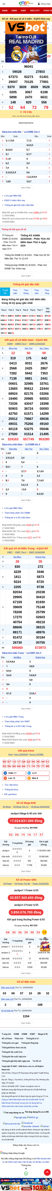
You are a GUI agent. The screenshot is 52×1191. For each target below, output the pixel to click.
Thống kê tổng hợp (29, 1043)
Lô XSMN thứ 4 (32, 444)
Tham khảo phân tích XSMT (17, 721)
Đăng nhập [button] (45, 4)
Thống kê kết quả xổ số (14, 229)
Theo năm (36, 291)
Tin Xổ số (36, 1061)
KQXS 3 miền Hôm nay (14, 200)
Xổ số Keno (7, 1038)
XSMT (23, 10)
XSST (30, 537)
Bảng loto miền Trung (13, 653)
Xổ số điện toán (26, 981)
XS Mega (7, 807)
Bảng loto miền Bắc (11, 132)
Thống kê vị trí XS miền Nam (17, 517)
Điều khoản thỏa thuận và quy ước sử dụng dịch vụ (22, 1103)
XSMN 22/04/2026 (37, 344)
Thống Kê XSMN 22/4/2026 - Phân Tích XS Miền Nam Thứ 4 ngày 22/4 (35, 240)
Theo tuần (15, 291)
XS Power (7, 883)
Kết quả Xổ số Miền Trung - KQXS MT (26, 548)
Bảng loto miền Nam (12, 444)
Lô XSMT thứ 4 (33, 653)
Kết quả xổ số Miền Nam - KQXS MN (26, 340)
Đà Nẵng (17, 557)
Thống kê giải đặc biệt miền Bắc (19, 205)
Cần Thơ (28, 348)
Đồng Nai (13, 348)
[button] (26, 1149)
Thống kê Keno (11, 789)
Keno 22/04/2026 (21, 754)
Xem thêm (26, 188)
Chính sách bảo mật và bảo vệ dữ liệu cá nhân (20, 1106)
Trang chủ (6, 1034)
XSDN (28, 525)
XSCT (28, 531)
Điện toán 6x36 (8, 987)
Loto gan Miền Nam (13, 508)
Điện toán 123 (7, 999)
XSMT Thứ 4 (20, 552)
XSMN (14, 10)
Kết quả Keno (26, 750)
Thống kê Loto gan (10, 1043)
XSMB (4, 10)
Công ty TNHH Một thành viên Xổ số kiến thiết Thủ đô (23, 1100)
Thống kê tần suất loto (12, 1052)
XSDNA (29, 733)
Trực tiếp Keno (11, 785)
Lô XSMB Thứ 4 (32, 132)
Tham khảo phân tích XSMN (17, 513)
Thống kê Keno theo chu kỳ (14, 1047)
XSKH (30, 740)
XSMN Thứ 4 (20, 344)
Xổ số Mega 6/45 (26, 803)
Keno (10, 754)
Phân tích (19, 1038)
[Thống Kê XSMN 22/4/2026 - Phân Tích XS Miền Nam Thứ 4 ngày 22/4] (10, 242)
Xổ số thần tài (7, 1010)
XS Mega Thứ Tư (20, 807)
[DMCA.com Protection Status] (11, 1123)
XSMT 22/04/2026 (37, 552)
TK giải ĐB (5, 291)
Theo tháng (26, 291)
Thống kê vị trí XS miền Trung (17, 726)
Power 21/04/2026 (41, 883)
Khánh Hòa (40, 557)
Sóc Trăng (44, 348)
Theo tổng (47, 291)
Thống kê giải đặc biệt (26, 284)
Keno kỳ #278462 (37, 754)
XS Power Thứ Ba (22, 883)
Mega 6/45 (43, 1034)
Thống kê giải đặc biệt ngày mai (16, 1061)
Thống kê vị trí (32, 1038)
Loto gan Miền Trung (13, 717)
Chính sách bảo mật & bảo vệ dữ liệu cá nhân (28, 1162)
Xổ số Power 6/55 (26, 879)
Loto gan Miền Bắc (13, 195)
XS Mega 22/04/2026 (40, 807)
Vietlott (35, 10)
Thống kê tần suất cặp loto (14, 1056)
